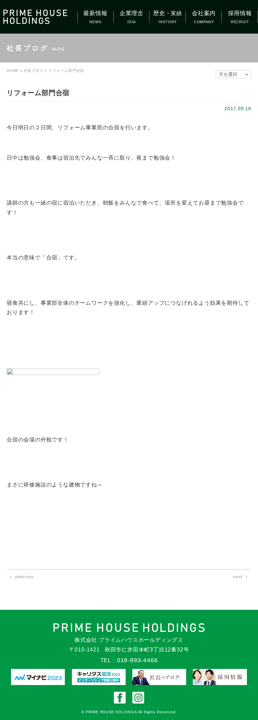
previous (24, 576)
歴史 (167, 13)
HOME (13, 71)
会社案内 (204, 13)
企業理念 (131, 13)
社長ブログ (34, 71)
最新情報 (95, 13)
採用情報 (240, 13)
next (238, 576)
